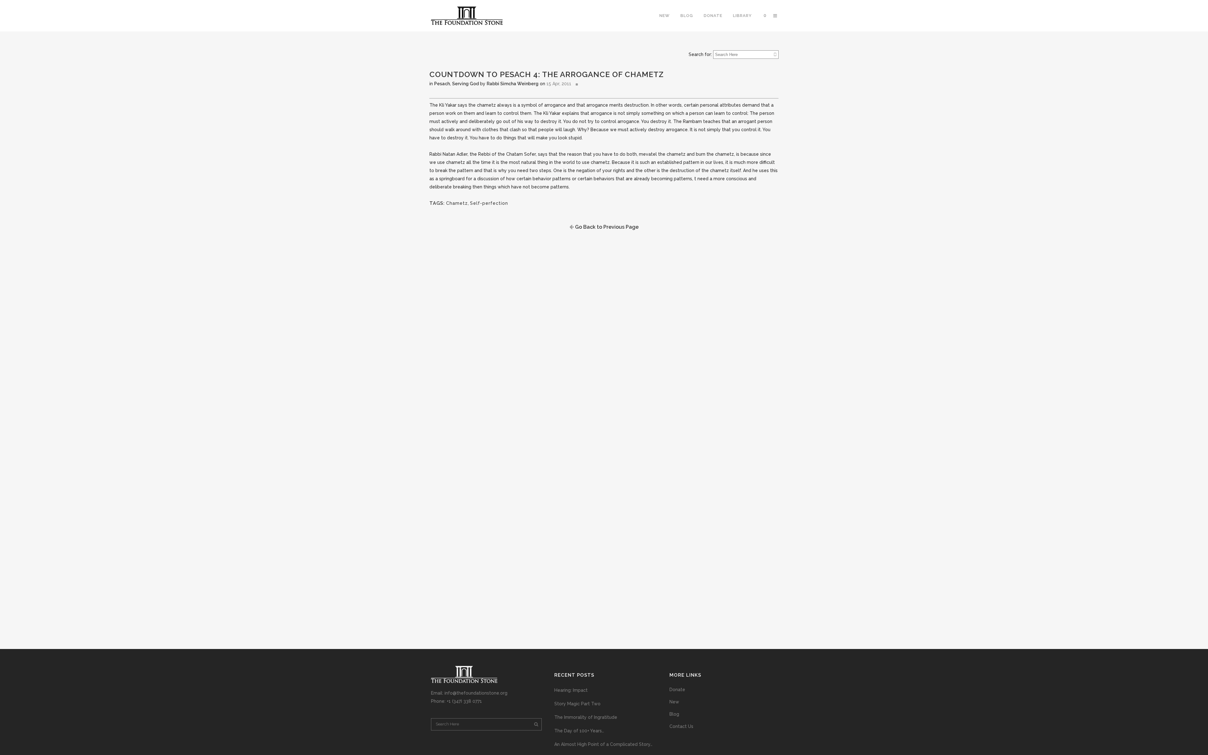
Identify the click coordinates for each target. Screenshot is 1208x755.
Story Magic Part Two (577, 703)
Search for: (700, 54)
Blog (674, 714)
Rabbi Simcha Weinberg (513, 83)
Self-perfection (489, 203)
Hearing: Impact (571, 690)
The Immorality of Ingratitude (585, 717)
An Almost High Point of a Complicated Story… (603, 744)
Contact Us (681, 726)
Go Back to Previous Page (606, 227)
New (674, 701)
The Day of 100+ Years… (579, 730)
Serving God (465, 83)
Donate (677, 689)
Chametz (457, 203)
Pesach (442, 83)
